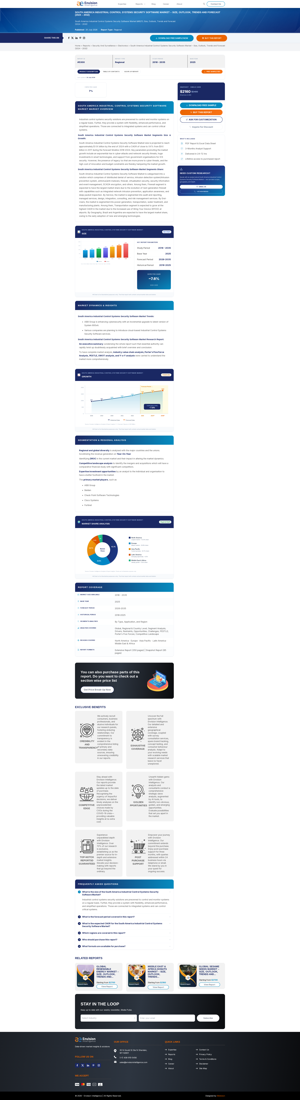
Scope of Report (131, 71)
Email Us (202, 186)
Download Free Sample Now (173, 38)
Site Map (203, 1068)
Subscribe (208, 1018)
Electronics (123, 45)
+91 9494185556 (202, 191)
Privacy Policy (205, 1054)
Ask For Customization (203, 119)
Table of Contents (111, 71)
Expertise (122, 4)
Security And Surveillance (104, 45)
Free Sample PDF (213, 71)
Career (166, 4)
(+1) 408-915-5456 (128, 1057)
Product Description (88, 71)
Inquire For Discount (202, 127)
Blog (154, 4)
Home (77, 45)
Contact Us (216, 4)
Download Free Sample (202, 105)
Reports (139, 4)
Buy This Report (213, 38)
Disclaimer (203, 1064)
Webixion (221, 1096)
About (179, 4)
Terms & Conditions (207, 1059)
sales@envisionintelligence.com (133, 1062)
